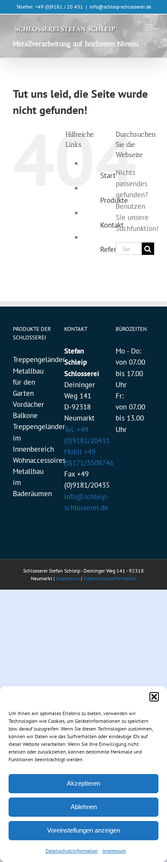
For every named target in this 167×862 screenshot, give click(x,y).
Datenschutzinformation (71, 850)
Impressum (114, 850)
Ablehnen (84, 806)
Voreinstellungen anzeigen (83, 830)
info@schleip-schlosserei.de (120, 6)
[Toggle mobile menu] (149, 27)
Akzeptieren (83, 783)
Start (108, 175)
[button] (154, 697)
